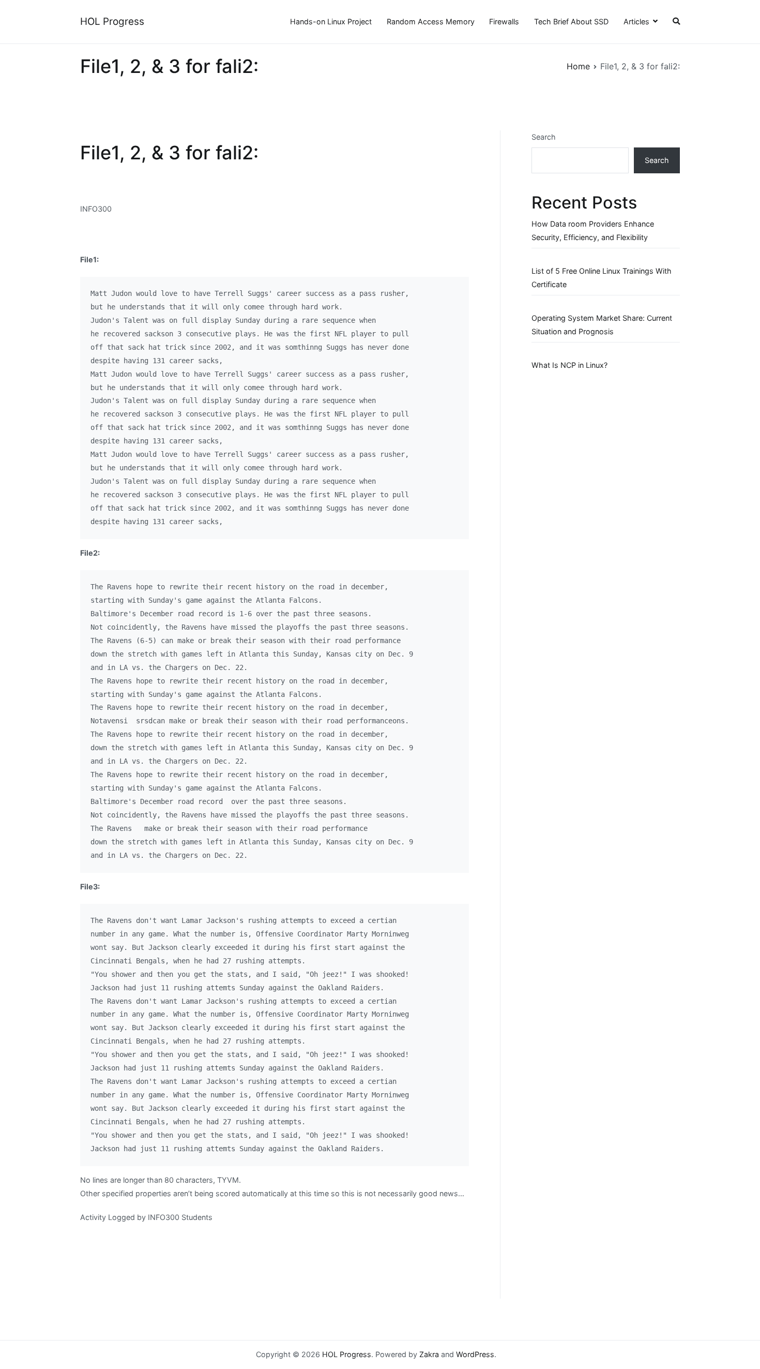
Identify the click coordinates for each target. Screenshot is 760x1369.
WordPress (475, 1354)
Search (543, 136)
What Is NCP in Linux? (569, 365)
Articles (636, 21)
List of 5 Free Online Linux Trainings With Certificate (601, 277)
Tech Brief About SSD (571, 21)
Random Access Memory (431, 21)
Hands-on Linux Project (331, 21)
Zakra (429, 1354)
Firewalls (504, 21)
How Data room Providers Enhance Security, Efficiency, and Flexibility (592, 230)
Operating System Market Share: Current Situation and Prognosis (601, 325)
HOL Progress (112, 21)
